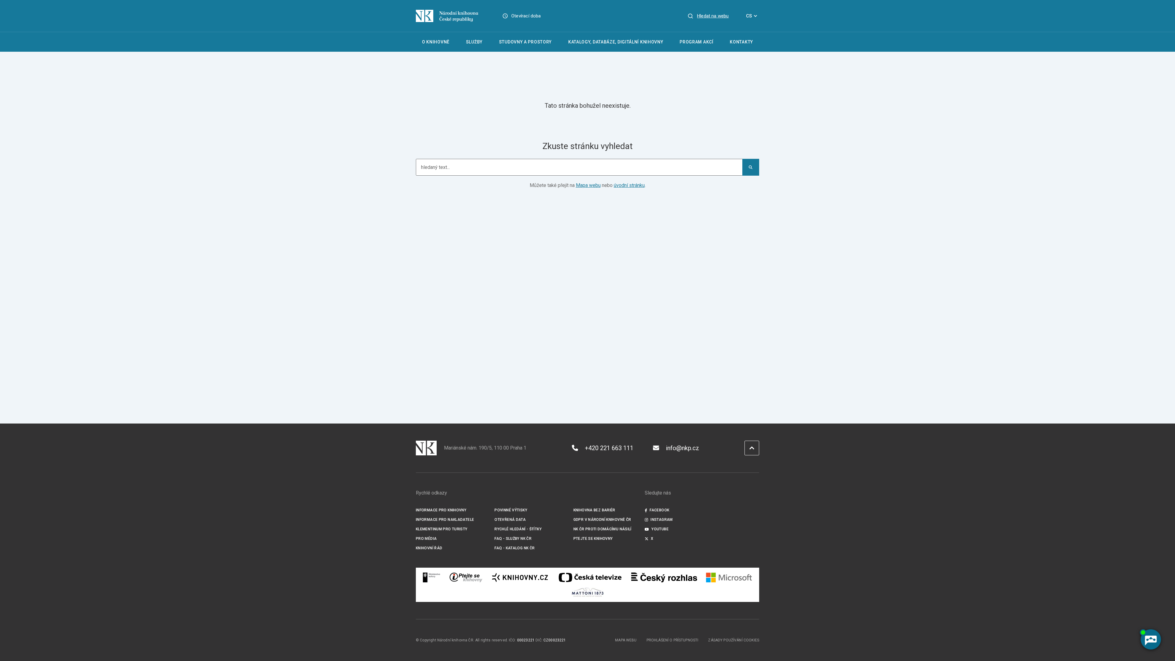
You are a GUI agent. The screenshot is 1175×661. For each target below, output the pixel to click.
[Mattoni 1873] (587, 592)
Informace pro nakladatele (445, 519)
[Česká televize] (590, 577)
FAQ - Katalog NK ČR (514, 548)
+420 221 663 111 (609, 448)
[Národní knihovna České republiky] (447, 16)
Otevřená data (510, 519)
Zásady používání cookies (733, 640)
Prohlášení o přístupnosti (673, 640)
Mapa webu (588, 185)
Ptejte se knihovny (593, 538)
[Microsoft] (729, 577)
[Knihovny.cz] (519, 577)
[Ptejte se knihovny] (466, 577)
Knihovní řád (429, 548)
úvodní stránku (629, 185)
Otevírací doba (526, 16)
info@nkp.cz (682, 448)
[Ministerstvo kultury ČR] (432, 577)
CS (749, 16)
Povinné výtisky (510, 510)
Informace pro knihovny (441, 510)
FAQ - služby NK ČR (513, 538)
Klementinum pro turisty (442, 529)
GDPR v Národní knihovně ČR (602, 519)
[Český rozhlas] (664, 577)
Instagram (662, 519)
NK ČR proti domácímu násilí (602, 529)
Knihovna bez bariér (594, 510)
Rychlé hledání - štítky (518, 529)
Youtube (660, 529)
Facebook (659, 510)
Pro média (426, 538)
